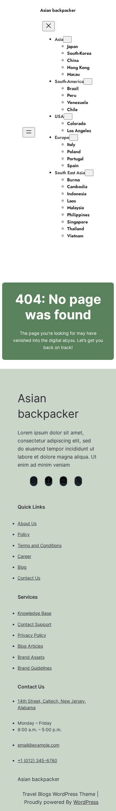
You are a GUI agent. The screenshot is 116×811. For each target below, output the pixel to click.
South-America (69, 81)
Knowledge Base (34, 613)
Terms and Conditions (40, 545)
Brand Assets (31, 657)
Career (24, 556)
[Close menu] (48, 26)
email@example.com (38, 745)
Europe (62, 137)
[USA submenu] (68, 116)
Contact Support (34, 624)
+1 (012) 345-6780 (37, 760)
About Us (27, 523)
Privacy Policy (32, 635)
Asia (59, 39)
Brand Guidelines (35, 668)
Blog (22, 567)
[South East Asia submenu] (89, 173)
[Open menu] (29, 132)
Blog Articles (30, 646)
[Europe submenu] (73, 137)
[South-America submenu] (88, 81)
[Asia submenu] (67, 39)
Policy (24, 534)
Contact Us (29, 577)
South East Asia (70, 173)
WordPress (85, 802)
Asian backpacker (58, 10)
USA (59, 116)
